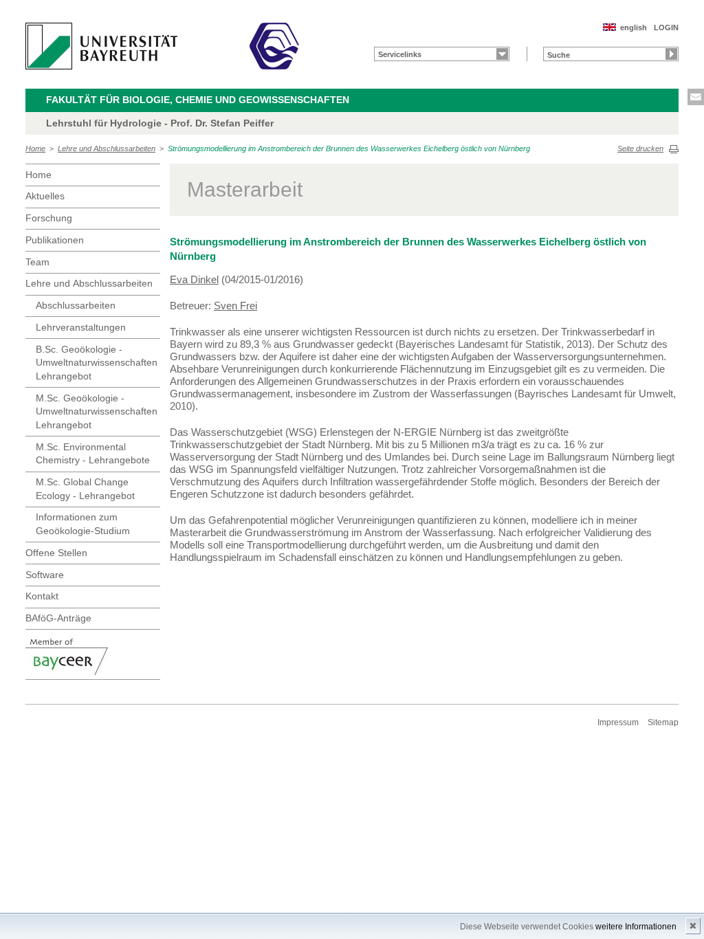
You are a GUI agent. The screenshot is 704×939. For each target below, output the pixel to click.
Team (37, 261)
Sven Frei (235, 305)
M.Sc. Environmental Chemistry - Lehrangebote (93, 453)
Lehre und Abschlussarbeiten (106, 148)
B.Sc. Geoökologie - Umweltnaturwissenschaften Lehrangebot (96, 363)
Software (44, 574)
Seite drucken (640, 148)
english (633, 27)
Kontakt (41, 595)
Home (35, 148)
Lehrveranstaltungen (81, 327)
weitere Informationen (635, 926)
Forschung (48, 217)
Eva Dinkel (194, 279)
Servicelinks (399, 54)
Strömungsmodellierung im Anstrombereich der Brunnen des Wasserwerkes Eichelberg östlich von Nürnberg (349, 148)
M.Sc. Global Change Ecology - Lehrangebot (85, 488)
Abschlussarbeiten (76, 305)
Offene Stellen (56, 552)
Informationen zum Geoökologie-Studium (83, 523)
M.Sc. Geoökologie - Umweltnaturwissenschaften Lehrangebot (96, 411)
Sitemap (663, 722)
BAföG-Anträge (58, 617)
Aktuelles (45, 195)
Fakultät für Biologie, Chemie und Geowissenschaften (197, 99)
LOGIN (666, 27)
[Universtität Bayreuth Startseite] (101, 46)
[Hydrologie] (274, 46)
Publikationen (54, 239)
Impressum (618, 722)
